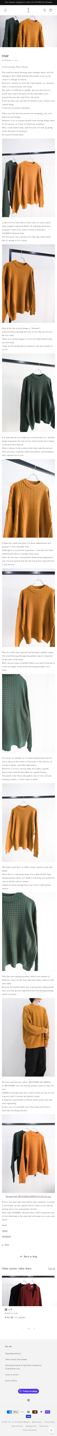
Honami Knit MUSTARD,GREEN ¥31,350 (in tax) (28, 1196)
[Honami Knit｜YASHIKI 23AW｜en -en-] (28, 1193)
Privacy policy (50, 1422)
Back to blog (30, 1256)
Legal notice (44, 1426)
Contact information (30, 1430)
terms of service (12, 1375)
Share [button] (7, 1245)
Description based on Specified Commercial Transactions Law (23, 1367)
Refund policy (37, 1422)
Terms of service (17, 1426)
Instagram (6, 1236)
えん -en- (11, 1422)
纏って (9, 1309)
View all (51, 1268)
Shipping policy (31, 1426)
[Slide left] (23, 1328)
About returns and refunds (16, 1359)
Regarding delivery (13, 1354)
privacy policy (11, 1381)
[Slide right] (34, 1328)
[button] (5, 10)
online (5, 1231)
